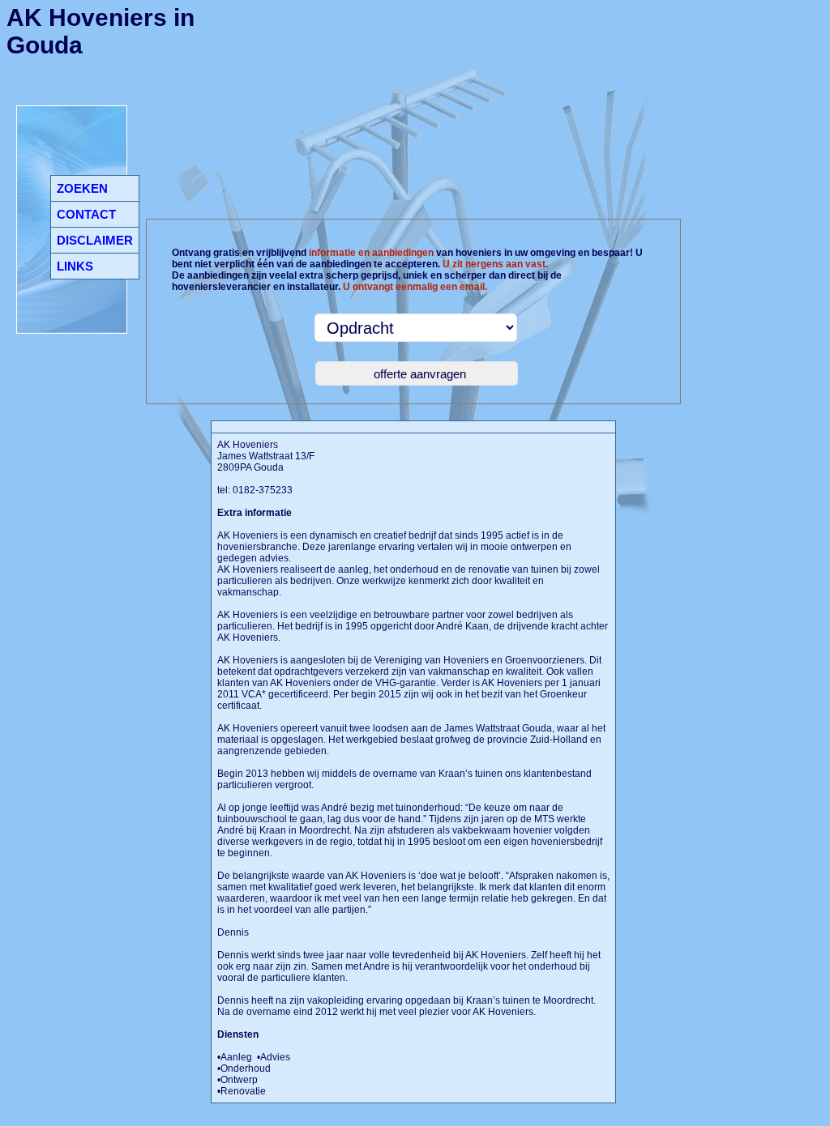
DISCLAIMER (95, 240)
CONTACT (86, 214)
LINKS (75, 266)
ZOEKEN (82, 188)
